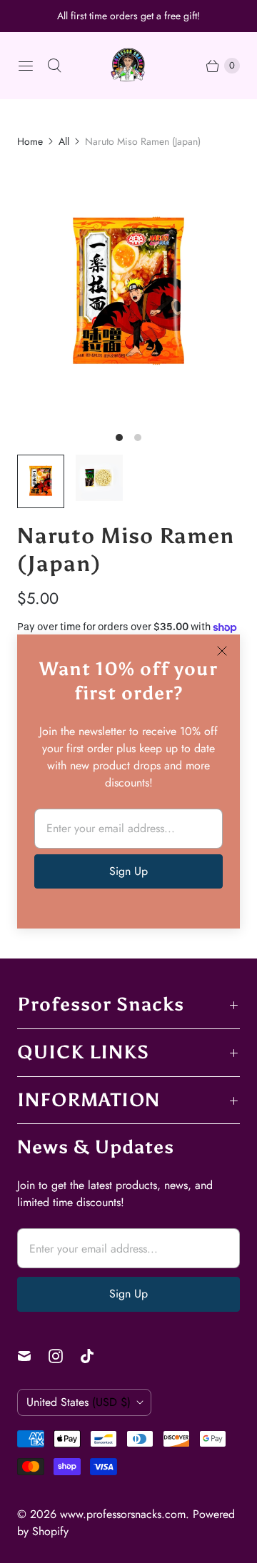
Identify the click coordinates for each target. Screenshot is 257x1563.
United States (78, 1402)
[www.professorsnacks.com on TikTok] (95, 1356)
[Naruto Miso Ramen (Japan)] (128, 293)
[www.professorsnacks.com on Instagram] (64, 1356)
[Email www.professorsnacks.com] (33, 1356)
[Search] (54, 66)
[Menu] (25, 66)
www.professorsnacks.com (123, 1514)
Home (30, 141)
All (64, 141)
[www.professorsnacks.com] (128, 66)
